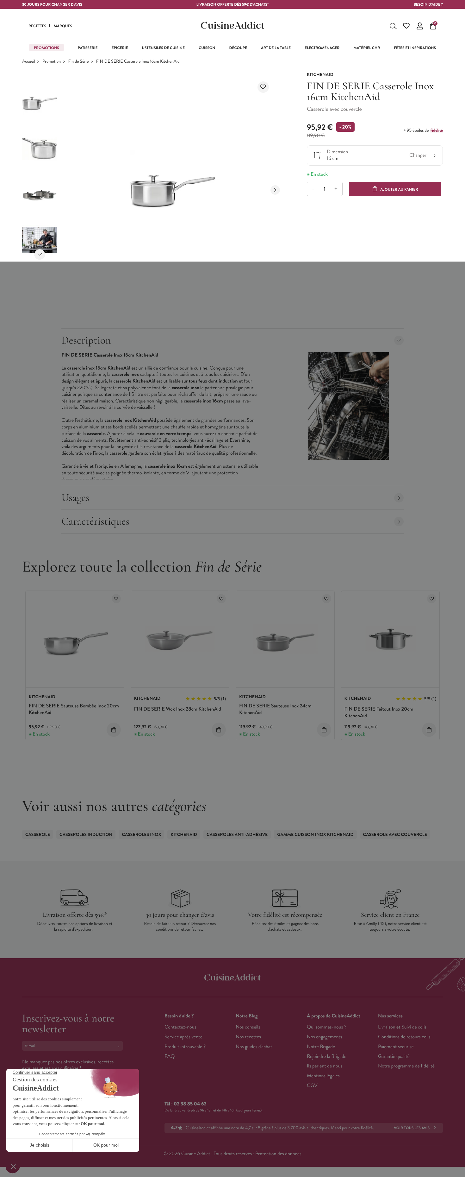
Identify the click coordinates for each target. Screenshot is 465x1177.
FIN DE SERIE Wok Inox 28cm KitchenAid (177, 709)
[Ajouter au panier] (114, 730)
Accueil (28, 62)
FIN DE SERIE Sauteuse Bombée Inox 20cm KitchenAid (74, 709)
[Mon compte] (419, 25)
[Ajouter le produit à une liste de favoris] (263, 87)
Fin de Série (78, 62)
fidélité (437, 130)
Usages (75, 497)
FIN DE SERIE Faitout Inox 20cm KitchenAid (378, 712)
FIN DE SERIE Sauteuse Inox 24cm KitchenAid (275, 709)
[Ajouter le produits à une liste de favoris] (116, 598)
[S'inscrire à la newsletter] (120, 1046)
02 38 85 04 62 (190, 1104)
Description (86, 340)
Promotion (51, 62)
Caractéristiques (95, 521)
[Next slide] (39, 254)
